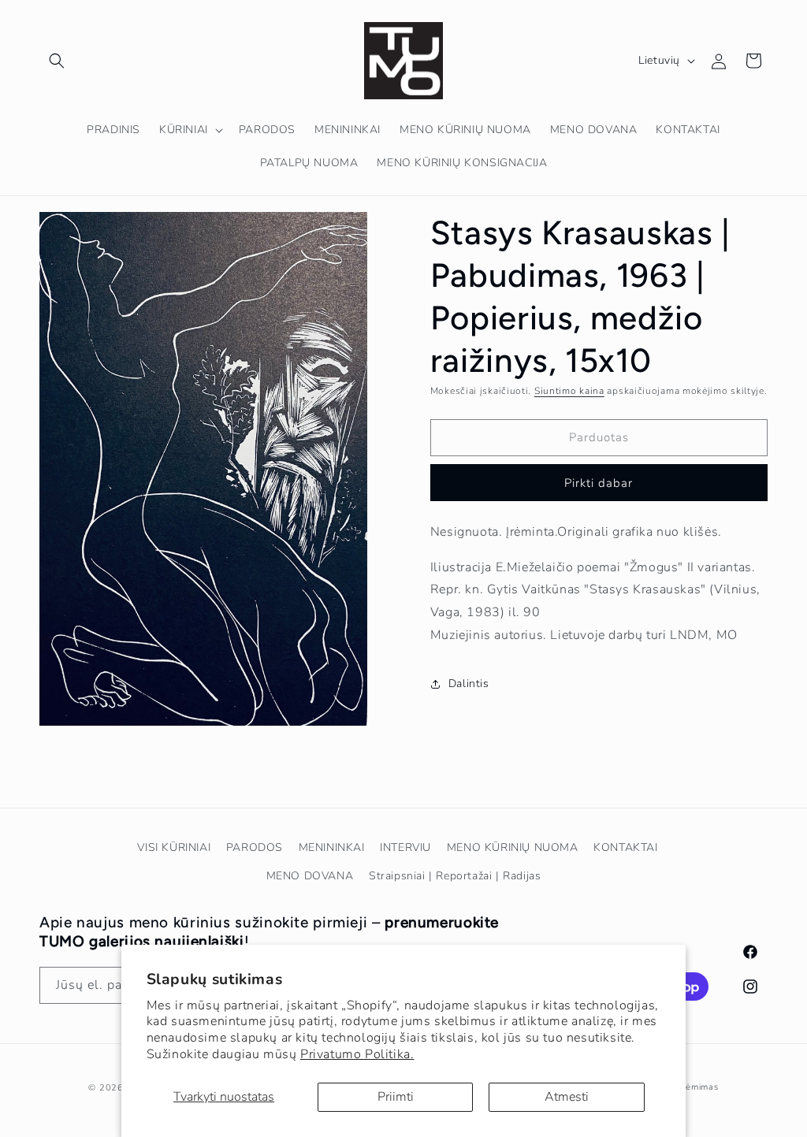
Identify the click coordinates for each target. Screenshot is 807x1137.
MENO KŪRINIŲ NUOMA (512, 847)
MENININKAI (332, 847)
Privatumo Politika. (357, 1054)
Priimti (395, 1096)
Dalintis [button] (468, 683)
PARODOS (254, 847)
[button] (56, 60)
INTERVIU (405, 847)
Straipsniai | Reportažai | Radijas (455, 875)
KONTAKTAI (625, 847)
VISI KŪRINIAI (173, 847)
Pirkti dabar (598, 483)
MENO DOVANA (310, 875)
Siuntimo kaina (569, 391)
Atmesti (567, 1096)
